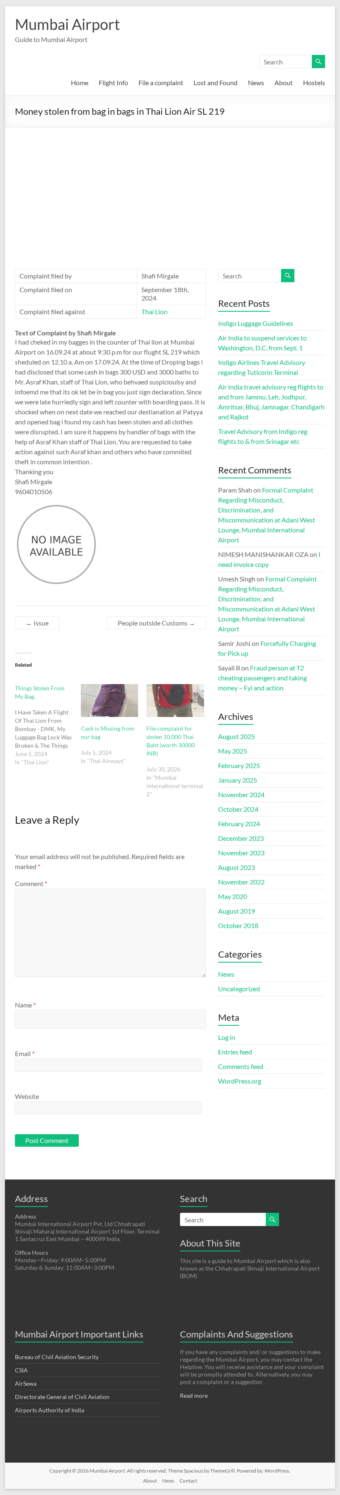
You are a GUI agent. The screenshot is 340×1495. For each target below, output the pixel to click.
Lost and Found (216, 82)
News (256, 82)
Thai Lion (154, 311)
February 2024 (239, 824)
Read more (194, 1395)
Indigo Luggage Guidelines (255, 323)
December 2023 (241, 838)
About (283, 82)
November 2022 (241, 882)
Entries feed (235, 1052)
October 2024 (238, 809)
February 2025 (239, 765)
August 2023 (236, 867)
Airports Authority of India (49, 1410)
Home (79, 82)
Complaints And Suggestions (236, 1334)
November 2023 (241, 853)
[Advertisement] (170, 190)
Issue (37, 623)
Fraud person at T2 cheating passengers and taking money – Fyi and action (262, 678)
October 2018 (238, 925)
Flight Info (113, 82)
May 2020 (232, 896)
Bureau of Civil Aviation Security (57, 1356)
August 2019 (236, 911)
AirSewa (25, 1383)
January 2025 (237, 780)
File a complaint (160, 82)
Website (27, 1096)
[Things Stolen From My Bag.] (48, 725)
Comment (31, 883)
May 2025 (232, 751)
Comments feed (240, 1066)
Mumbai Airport (67, 24)
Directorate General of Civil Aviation (62, 1396)
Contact (188, 1481)
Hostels (314, 82)
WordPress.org (239, 1081)
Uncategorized (239, 989)
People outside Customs (156, 623)
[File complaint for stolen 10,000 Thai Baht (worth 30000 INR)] (175, 700)
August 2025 (236, 736)
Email (24, 1053)
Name (25, 1005)
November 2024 (241, 794)
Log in (226, 1037)
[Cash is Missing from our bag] (109, 700)
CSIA (21, 1370)
